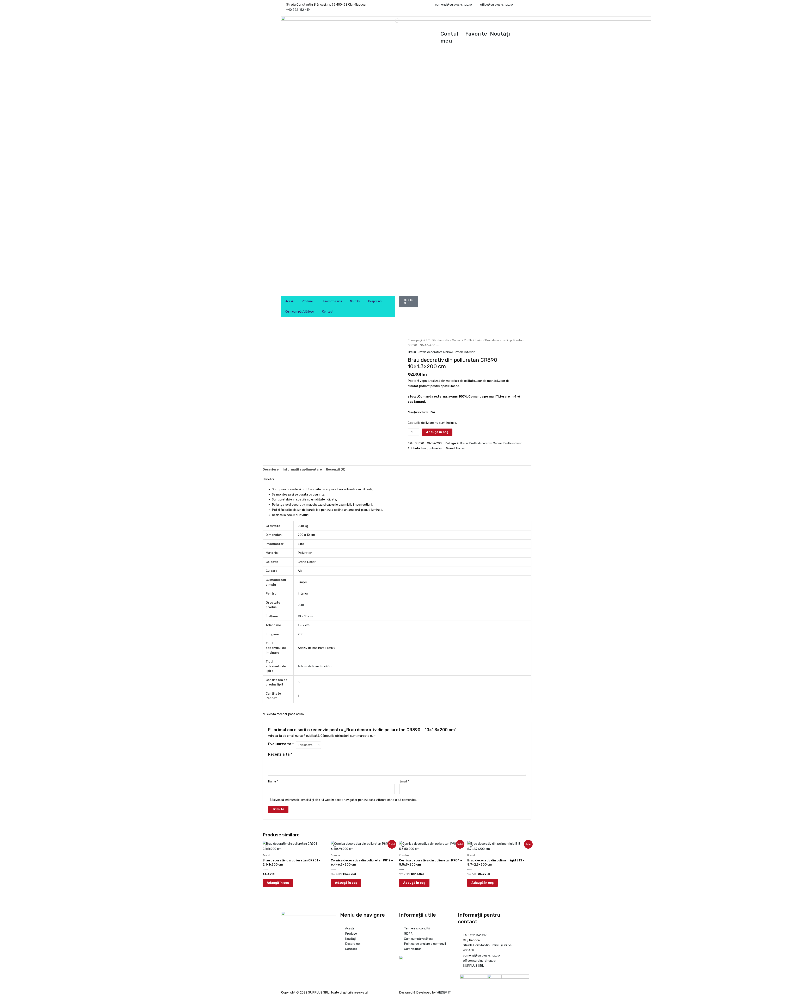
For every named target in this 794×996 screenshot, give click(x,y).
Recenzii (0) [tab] (335, 469)
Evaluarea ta (281, 744)
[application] (314, 301)
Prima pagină (416, 340)
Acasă (289, 301)
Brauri (412, 352)
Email (404, 781)
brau (424, 448)
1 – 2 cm (304, 625)
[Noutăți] (495, 24)
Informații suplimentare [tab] (302, 469)
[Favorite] (470, 24)
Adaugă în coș (437, 432)
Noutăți (500, 34)
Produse (307, 301)
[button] (264, 441)
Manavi (460, 448)
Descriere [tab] (271, 469)
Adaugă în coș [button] (278, 883)
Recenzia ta (280, 754)
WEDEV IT (443, 992)
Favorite (476, 34)
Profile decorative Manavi (444, 340)
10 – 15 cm (305, 616)
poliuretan (435, 448)
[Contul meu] (445, 24)
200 (300, 634)
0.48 (301, 605)
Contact (328, 311)
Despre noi (375, 301)
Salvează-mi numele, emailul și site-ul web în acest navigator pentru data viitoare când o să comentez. (344, 800)
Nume (273, 781)
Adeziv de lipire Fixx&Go (314, 666)
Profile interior (473, 340)
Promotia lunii (332, 301)
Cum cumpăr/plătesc (299, 311)
